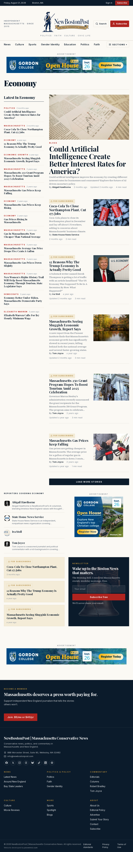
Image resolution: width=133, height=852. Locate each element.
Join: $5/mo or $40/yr (20, 717)
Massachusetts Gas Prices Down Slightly (23, 264)
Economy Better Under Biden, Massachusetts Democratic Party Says (23, 300)
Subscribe (122, 3)
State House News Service (65, 235)
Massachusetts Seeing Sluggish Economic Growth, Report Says (22, 160)
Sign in (109, 3)
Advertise (95, 814)
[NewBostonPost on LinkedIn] (45, 762)
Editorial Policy (97, 810)
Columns (94, 781)
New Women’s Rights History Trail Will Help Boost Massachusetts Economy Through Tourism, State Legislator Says (24, 282)
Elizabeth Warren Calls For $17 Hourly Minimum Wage (21, 317)
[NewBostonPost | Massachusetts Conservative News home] (65, 21)
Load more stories (89, 482)
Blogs (53, 143)
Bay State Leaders (13, 786)
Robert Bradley (97, 786)
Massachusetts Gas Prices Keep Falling (22, 192)
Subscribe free (99, 597)
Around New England (15, 781)
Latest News (10, 777)
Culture (19, 44)
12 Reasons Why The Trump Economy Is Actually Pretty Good (23, 145)
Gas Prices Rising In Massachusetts (15, 221)
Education (70, 44)
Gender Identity (50, 44)
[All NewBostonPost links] (51, 762)
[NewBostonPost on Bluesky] (32, 762)
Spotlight (51, 810)
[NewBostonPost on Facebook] (6, 762)
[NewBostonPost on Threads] (26, 762)
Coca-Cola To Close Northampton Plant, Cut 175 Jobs (23, 131)
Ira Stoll (56, 294)
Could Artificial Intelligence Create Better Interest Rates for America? (22, 114)
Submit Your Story (99, 819)
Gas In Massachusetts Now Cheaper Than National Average (22, 235)
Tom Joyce (57, 353)
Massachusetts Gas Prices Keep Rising (22, 206)
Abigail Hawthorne (61, 187)
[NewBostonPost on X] (13, 762)
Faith (97, 44)
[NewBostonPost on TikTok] (39, 762)
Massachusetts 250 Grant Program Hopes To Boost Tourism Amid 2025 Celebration (23, 175)
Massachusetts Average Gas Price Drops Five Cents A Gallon (23, 250)
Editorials (94, 777)
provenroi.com (30, 847)
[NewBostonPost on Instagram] (19, 762)
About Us (94, 805)
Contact (94, 824)
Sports (32, 44)
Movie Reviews (12, 810)
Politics (85, 44)
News (7, 44)
